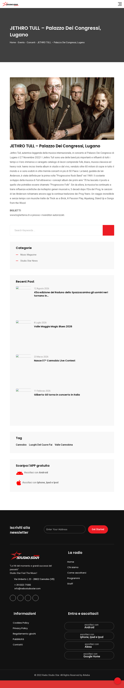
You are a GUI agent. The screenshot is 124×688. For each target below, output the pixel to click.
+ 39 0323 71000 (22, 585)
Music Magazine (28, 254)
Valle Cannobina (64, 444)
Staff (70, 583)
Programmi (73, 578)
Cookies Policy (21, 622)
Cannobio (21, 444)
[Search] (114, 4)
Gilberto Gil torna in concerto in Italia (57, 394)
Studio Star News (29, 260)
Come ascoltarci (76, 572)
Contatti (18, 644)
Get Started (98, 529)
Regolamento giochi (24, 633)
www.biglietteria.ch (20, 215)
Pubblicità (18, 639)
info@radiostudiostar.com (28, 588)
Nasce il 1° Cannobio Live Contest (54, 360)
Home (70, 561)
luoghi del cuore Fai (40, 444)
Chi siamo (72, 567)
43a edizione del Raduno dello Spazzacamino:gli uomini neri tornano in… (71, 294)
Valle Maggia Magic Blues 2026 (53, 326)
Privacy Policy (20, 628)
